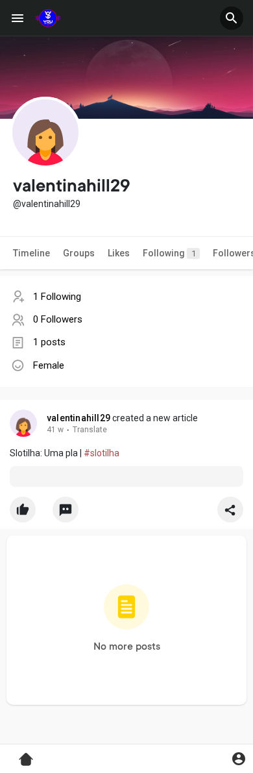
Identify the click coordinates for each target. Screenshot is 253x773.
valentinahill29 (78, 418)
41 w (55, 429)
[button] (231, 18)
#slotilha (101, 453)
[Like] (126, 513)
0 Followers (57, 319)
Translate (90, 429)
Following (169, 253)
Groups (79, 253)
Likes (119, 253)
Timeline (31, 253)
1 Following (57, 296)
